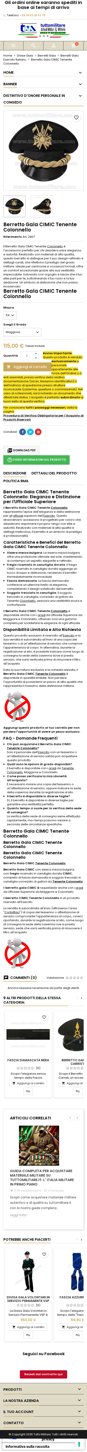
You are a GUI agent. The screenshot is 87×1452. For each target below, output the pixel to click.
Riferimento (12, 237)
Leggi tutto (18, 1215)
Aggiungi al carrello (27, 366)
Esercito (49, 516)
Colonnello (55, 246)
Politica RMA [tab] (15, 481)
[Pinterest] (38, 432)
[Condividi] (22, 432)
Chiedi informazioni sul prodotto (36, 460)
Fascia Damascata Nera (28, 1060)
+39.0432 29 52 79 (32, 15)
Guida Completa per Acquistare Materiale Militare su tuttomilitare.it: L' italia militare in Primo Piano (42, 1177)
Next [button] (77, 1118)
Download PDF (21, 450)
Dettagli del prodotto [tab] (54, 473)
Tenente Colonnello (50, 674)
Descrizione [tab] (14, 473)
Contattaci (12, 912)
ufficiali (18, 516)
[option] (43, 1175)
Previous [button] (70, 1118)
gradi (42, 615)
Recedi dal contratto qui (43, 1374)
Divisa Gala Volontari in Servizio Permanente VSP (28, 1299)
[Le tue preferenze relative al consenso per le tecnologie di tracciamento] (79, 1444)
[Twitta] (30, 432)
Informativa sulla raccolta (27, 1446)
